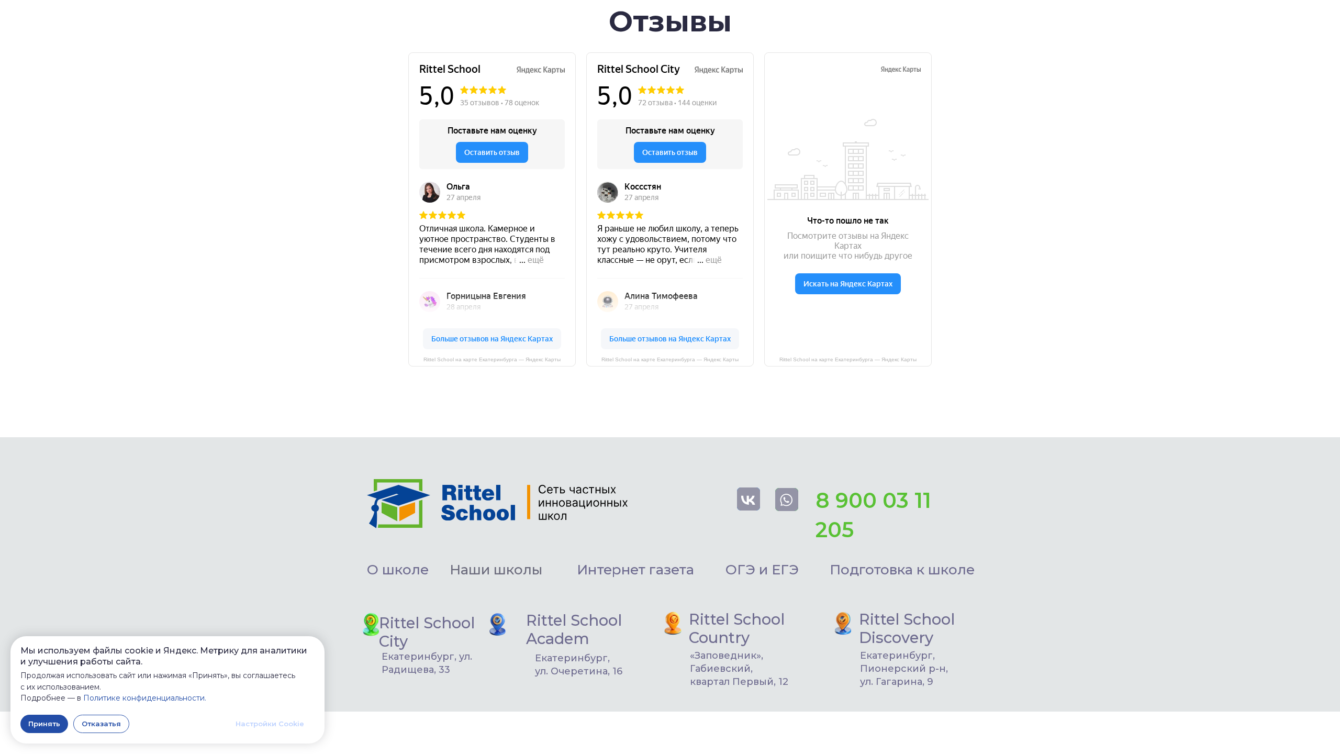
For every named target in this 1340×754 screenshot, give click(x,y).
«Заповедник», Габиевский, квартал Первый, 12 (739, 669)
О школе (398, 569)
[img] (497, 624)
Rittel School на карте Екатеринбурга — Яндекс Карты (670, 359)
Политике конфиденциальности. (144, 698)
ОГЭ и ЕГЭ (762, 569)
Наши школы (496, 569)
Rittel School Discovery (907, 628)
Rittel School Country (737, 628)
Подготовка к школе (902, 569)
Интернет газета (635, 569)
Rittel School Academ (574, 629)
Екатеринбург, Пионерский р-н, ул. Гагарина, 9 (904, 669)
